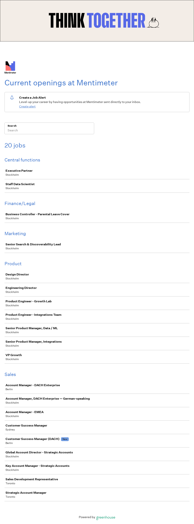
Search (12, 125)
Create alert (27, 106)
